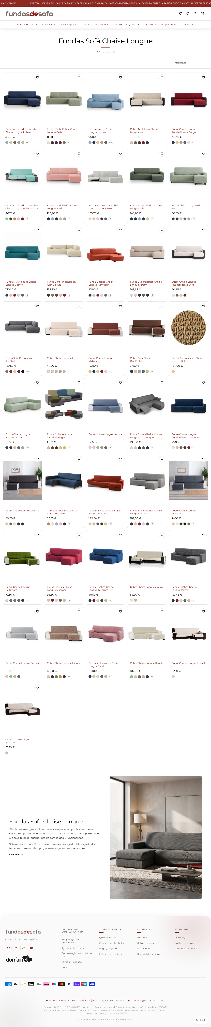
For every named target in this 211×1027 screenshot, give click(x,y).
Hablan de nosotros (110, 954)
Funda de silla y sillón (124, 24)
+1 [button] (68, 371)
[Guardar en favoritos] (37, 77)
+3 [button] (152, 371)
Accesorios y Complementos (161, 24)
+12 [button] (69, 142)
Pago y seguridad (109, 948)
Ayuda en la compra (73, 948)
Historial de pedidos (148, 954)
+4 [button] (110, 600)
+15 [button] (69, 448)
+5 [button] (110, 219)
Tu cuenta (142, 937)
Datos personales (147, 943)
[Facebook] (8, 948)
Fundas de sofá (25, 24)
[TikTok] (23, 948)
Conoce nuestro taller (111, 943)
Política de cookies (185, 943)
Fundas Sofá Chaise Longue (58, 24)
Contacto (67, 967)
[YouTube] (31, 948)
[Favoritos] (180, 13)
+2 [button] (193, 142)
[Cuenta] (195, 13)
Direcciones (144, 948)
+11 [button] (69, 219)
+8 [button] (69, 524)
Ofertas (189, 24)
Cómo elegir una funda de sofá (77, 955)
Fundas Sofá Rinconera (94, 24)
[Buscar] (188, 13)
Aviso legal (181, 937)
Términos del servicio (187, 948)
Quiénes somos (108, 937)
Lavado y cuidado (72, 962)
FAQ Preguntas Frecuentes (70, 941)
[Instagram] (16, 948)
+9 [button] (27, 142)
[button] (6, 142)
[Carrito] (202, 13)
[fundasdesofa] (29, 13)
